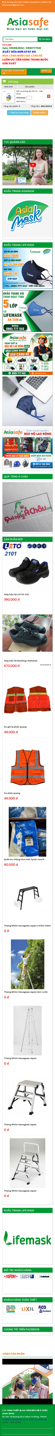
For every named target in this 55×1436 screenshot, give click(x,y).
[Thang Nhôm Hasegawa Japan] (27, 1030)
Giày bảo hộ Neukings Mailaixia (20, 660)
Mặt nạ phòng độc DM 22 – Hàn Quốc (29, 92)
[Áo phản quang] (27, 765)
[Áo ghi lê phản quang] (27, 699)
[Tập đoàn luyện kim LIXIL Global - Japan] (28, 1309)
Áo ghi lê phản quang (15, 726)
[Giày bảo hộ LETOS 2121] (27, 566)
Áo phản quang (12, 793)
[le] (28, 1276)
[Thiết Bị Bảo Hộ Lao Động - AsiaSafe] (27, 23)
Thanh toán (39, 112)
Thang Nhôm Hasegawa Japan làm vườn (26, 992)
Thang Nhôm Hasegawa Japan (20, 1058)
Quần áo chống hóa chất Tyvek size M (24, 859)
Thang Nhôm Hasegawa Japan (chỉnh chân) (27, 925)
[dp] (11, 1276)
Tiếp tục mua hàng (19, 112)
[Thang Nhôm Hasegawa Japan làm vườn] (27, 964)
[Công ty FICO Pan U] (44, 1309)
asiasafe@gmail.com (14, 4)
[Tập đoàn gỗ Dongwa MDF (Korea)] (11, 1309)
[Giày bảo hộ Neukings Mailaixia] (27, 632)
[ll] (44, 1276)
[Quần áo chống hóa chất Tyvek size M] (27, 831)
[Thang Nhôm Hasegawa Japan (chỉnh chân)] (27, 898)
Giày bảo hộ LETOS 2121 (16, 594)
